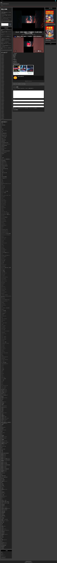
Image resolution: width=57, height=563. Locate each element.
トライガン (2, 314)
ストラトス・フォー (3, 289)
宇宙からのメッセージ (4, 412)
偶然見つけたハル (3, 393)
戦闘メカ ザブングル (3, 438)
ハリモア (2, 324)
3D (1, 126)
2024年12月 (2, 81)
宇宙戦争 (2, 414)
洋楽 (1, 474)
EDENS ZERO (3, 141)
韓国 (1, 541)
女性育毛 (2, 408)
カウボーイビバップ (3, 225)
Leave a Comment (32, 34)
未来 (30, 81)
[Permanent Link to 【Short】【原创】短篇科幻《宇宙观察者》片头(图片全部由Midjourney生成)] (28, 19)
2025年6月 (2, 73)
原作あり (2, 399)
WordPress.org (3, 557)
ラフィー (2, 374)
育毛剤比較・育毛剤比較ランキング (5, 508)
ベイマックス (3, 351)
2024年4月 (2, 92)
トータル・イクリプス (4, 318)
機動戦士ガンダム (3, 457)
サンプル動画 (3, 270)
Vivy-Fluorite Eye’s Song (4, 168)
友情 (1, 400)
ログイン (2, 553)
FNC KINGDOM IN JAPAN (4, 142)
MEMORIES (2, 146)
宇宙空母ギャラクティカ (4, 419)
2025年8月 (2, 70)
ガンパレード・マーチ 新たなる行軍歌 (6, 233)
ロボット (2, 384)
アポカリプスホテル (3, 200)
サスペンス (2, 263)
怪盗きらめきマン (3, 427)
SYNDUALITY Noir (3, 161)
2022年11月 (2, 115)
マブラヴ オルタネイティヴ (4, 363)
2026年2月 (2, 62)
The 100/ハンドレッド (4, 163)
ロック (2, 382)
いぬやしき (2, 171)
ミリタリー (2, 367)
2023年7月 (2, 104)
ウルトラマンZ (3, 218)
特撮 (1, 482)
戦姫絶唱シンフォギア (4, 436)
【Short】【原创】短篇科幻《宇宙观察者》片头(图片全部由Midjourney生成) (28, 32)
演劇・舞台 (2, 478)
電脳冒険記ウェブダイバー (4, 534)
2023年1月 (2, 112)
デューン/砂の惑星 (3, 310)
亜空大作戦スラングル (4, 389)
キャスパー (2, 236)
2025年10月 (2, 67)
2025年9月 (2, 69)
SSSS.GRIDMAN (3, 160)
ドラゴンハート (3, 320)
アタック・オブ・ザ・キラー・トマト (5, 195)
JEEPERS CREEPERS (4, 145)
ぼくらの (2, 182)
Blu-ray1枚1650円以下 (4, 133)
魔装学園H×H (3, 546)
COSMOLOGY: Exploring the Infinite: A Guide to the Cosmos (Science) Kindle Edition (51, 24)
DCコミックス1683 (3, 137)
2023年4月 (2, 108)
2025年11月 (2, 66)
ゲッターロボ (3, 248)
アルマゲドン (3, 206)
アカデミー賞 (3, 187)
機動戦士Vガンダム (3, 454)
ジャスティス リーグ (3, 279)
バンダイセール (3, 332)
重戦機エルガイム (3, 526)
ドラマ (2, 321)
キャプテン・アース (3, 237)
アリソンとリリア (3, 203)
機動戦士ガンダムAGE (4, 462)
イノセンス (2, 210)
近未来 (2, 523)
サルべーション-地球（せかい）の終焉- (6, 267)
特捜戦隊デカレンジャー (4, 481)
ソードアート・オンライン (4, 294)
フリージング (3, 344)
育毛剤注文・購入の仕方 (4, 509)
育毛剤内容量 (3, 504)
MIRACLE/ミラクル (3, 148)
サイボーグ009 (3, 260)
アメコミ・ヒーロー (3, 202)
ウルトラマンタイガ (3, 221)
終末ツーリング (3, 493)
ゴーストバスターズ (3, 256)
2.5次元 (2, 123)
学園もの (2, 411)
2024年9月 (2, 85)
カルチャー (2, 226)
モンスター (2, 373)
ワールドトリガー (3, 388)
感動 (1, 431)
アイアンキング (3, 185)
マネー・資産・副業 (3, 362)
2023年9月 (2, 101)
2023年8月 (2, 103)
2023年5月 (2, 107)
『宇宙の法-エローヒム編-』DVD (5, 38)
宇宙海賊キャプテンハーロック (5, 418)
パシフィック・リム (3, 333)
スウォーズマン (3, 282)
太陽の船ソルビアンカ (4, 407)
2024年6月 (2, 89)
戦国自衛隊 (2, 435)
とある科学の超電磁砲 (4, 176)
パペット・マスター (3, 336)
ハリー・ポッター (3, 325)
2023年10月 (2, 100)
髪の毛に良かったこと (4, 542)
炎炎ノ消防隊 (3, 479)
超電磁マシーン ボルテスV (4, 519)
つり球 (2, 175)
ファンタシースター (3, 339)
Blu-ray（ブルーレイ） (4, 134)
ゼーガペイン (3, 293)
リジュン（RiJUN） (3, 378)
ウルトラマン (3, 215)
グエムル (2, 244)
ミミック (2, 366)
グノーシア (2, 245)
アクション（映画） (3, 192)
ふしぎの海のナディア (4, 178)
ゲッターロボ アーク (3, 249)
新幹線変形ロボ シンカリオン (4, 442)
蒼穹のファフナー (3, 516)
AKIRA (2, 131)
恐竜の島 (2, 428)
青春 (1, 538)
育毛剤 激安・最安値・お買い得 (5, 501)
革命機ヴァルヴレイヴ (4, 539)
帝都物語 (2, 424)
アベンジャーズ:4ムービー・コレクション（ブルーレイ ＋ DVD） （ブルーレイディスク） (6, 15)
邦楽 (1, 524)
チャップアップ (3, 303)
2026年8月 (2, 54)
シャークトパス (3, 274)
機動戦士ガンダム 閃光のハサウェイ (5, 458)
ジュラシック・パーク (4, 281)
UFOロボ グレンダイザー (4, 164)
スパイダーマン (3, 290)
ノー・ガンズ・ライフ (4, 322)
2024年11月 (2, 82)
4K (1, 127)
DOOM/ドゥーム (3, 138)
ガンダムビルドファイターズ (4, 232)
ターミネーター (3, 298)
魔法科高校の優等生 (3, 545)
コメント (14, 89)
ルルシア (2, 381)
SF (1, 156)
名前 (14, 99)
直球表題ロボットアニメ (4, 489)
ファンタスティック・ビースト (5, 343)
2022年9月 (2, 118)
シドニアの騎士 (3, 271)
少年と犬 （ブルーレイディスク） (5, 19)
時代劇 (2, 450)
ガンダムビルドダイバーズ (4, 230)
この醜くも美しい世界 (4, 172)
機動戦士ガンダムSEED (4, 463)
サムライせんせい (3, 266)
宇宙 (28, 81)
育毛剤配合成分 (3, 515)
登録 (1, 552)
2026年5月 (2, 58)
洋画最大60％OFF (3, 475)
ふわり (2, 179)
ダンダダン (2, 302)
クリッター (2, 240)
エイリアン (2, 222)
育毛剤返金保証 (3, 512)
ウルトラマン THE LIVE (4, 217)
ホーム (2, 0)
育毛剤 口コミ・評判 (3, 500)
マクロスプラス (3, 358)
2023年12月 (2, 97)
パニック (2, 335)
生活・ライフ (3, 486)
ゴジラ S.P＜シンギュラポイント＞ (5, 255)
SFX (1, 2)
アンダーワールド (3, 207)
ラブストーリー (3, 377)
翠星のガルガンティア (4, 496)
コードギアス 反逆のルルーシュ (5, 252)
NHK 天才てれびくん (4, 152)
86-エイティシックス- (4, 130)
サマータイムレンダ (3, 264)
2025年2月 (2, 78)
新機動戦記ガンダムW (4, 443)
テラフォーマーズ (3, 305)
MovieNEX (2, 149)
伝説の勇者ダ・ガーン (4, 392)
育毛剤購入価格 (3, 511)
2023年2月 (2, 111)
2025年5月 (2, 74)
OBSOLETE (2, 153)
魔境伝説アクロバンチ (4, 543)
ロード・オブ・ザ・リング (4, 385)
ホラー (2, 354)
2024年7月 (2, 88)
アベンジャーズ (3, 199)
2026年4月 (2, 59)
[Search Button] (55, 0)
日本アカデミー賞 (3, 446)
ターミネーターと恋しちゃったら (5, 299)
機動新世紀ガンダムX (4, 470)
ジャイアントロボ (3, 278)
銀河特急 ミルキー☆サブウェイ (5, 530)
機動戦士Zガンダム (3, 455)
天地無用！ (2, 404)
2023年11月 (2, 99)
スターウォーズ (3, 286)
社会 (1, 490)
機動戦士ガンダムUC (3, 466)
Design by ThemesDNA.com (28, 562)
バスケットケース (3, 328)
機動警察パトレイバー (4, 471)
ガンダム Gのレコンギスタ (4, 229)
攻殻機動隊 (2, 439)
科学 (31, 81)
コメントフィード (3, 556)
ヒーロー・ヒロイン (3, 337)
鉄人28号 (2, 527)
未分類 (2, 451)
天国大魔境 (2, 403)
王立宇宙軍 (2, 485)
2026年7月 (2, 55)
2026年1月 (2, 63)
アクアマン (2, 188)
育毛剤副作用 (3, 505)
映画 (1, 447)
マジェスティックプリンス (4, 359)
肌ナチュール (3, 497)
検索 (1, 22)
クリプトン (2, 241)
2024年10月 (2, 84)
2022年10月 (2, 116)
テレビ (2, 306)
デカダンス (2, 309)
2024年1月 (2, 96)
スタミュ (2, 285)
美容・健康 (2, 494)
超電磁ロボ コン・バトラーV (4, 520)
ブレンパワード (3, 347)
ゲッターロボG (3, 251)
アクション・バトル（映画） (4, 191)
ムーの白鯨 (2, 369)
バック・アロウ (3, 329)
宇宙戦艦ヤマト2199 (3, 416)
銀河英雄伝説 (3, 531)
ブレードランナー (3, 348)
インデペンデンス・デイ (4, 211)
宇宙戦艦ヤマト (3, 415)
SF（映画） (2, 157)
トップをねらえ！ (3, 313)
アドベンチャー (3, 196)
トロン (2, 317)
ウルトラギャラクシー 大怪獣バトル (5, 214)
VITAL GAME (3, 167)
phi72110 (23, 34)
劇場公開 (2, 396)
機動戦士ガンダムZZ (3, 467)
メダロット (2, 370)
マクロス (2, 355)
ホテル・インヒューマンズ (4, 352)
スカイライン (3, 283)
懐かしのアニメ (3, 432)
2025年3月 (2, 77)
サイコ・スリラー (3, 259)
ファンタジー (3, 340)
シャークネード (3, 275)
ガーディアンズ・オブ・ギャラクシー (5, 234)
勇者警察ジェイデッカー (4, 397)
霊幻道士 (2, 535)
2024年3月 (2, 93)
